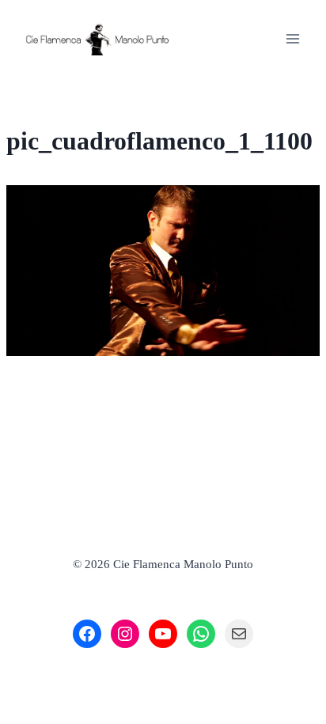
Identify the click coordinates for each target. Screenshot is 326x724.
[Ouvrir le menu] (292, 38)
